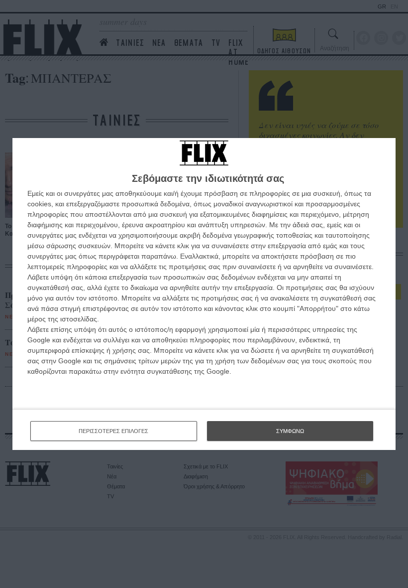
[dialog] (204, 294)
